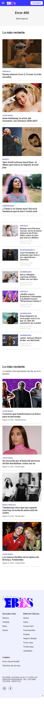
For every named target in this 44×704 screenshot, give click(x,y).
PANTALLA (6, 71)
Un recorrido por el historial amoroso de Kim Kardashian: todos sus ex (21, 462)
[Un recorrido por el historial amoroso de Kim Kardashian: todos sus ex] (22, 440)
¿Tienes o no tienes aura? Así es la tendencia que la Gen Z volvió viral (19, 210)
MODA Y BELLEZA (9, 505)
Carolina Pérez (25, 265)
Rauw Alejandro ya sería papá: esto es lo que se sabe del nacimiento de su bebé (30, 319)
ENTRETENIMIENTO (27, 250)
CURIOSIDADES (8, 206)
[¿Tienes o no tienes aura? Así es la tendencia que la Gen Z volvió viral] (22, 188)
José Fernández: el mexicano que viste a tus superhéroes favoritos (29, 256)
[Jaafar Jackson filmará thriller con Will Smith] (10, 340)
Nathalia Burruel (26, 285)
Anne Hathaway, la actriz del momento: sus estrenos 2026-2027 (19, 119)
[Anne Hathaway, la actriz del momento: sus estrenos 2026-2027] (22, 97)
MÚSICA (5, 159)
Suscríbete (37, 3)
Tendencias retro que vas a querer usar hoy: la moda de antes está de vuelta (19, 510)
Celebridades (7, 115)
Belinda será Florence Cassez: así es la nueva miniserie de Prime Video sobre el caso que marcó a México (31, 233)
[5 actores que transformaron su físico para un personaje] (22, 393)
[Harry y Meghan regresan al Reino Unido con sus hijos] (10, 277)
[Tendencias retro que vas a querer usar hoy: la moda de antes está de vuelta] (22, 487)
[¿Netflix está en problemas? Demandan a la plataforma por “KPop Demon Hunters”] (10, 296)
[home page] (10, 3)
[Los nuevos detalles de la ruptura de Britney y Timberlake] (22, 536)
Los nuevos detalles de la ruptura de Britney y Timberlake (20, 558)
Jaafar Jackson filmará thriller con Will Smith (30, 339)
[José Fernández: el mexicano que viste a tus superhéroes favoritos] (10, 255)
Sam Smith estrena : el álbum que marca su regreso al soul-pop (20, 165)
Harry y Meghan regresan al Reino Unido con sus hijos (29, 277)
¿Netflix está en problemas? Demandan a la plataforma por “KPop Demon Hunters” (31, 297)
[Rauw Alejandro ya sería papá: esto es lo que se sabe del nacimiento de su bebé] (10, 318)
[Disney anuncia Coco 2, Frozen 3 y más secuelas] (22, 53)
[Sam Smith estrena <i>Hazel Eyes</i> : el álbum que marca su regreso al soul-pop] (22, 141)
